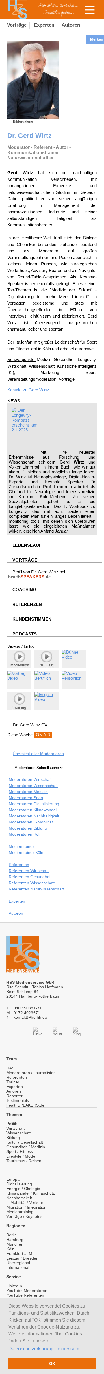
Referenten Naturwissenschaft (36, 889)
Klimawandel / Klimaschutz (30, 1193)
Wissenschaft (18, 1133)
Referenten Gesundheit (30, 876)
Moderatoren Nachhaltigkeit (34, 816)
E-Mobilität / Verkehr (24, 1202)
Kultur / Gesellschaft (24, 1142)
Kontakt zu (18, 389)
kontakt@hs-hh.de (30, 1017)
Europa (13, 1179)
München (14, 1244)
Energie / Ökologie (23, 1188)
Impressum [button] (68, 1348)
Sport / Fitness (19, 1151)
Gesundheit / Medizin (25, 1147)
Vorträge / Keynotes (24, 1216)
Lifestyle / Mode (20, 1156)
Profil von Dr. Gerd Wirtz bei (36, 574)
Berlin (11, 1235)
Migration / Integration (26, 1207)
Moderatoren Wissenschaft (33, 785)
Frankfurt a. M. (20, 1253)
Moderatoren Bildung (28, 828)
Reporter (14, 1096)
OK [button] (52, 1363)
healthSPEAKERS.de (25, 1105)
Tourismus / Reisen (23, 1160)
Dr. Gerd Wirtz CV (30, 724)
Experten (17, 901)
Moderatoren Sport (26, 797)
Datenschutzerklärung (30, 1348)
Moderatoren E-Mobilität (31, 822)
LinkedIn (14, 1286)
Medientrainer (21, 846)
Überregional (18, 1262)
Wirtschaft (15, 1128)
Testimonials (17, 1100)
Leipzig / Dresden (22, 1258)
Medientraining (20, 1211)
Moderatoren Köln (25, 834)
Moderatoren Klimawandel (33, 810)
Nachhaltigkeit (19, 1198)
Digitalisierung (19, 1184)
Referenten (19, 864)
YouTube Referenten (25, 1295)
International (17, 1267)
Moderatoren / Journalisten (31, 1072)
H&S (10, 1068)
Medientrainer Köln (26, 852)
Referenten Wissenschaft (32, 883)
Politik (11, 1123)
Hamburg (14, 1239)
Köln (10, 1249)
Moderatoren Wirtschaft (30, 779)
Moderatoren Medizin (28, 791)
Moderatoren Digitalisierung (34, 803)
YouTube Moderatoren (26, 1290)
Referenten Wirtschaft (29, 870)
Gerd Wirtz (39, 389)
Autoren (16, 913)
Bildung (13, 1137)
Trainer (12, 1082)
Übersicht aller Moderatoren (38, 753)
